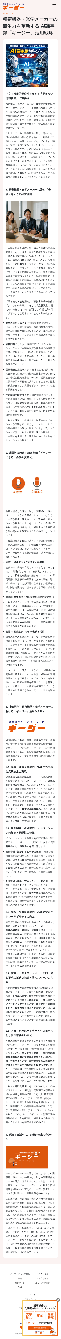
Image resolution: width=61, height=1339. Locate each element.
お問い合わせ (30, 1298)
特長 (20, 1278)
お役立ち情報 (43, 1278)
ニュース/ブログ (42, 1282)
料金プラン (20, 1282)
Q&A (20, 1287)
